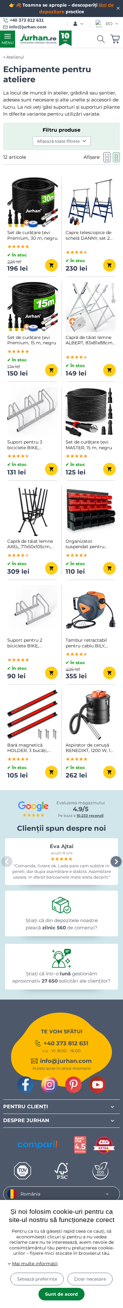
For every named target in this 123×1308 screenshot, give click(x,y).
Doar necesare (90, 1279)
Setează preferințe (37, 1279)
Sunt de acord (61, 1294)
